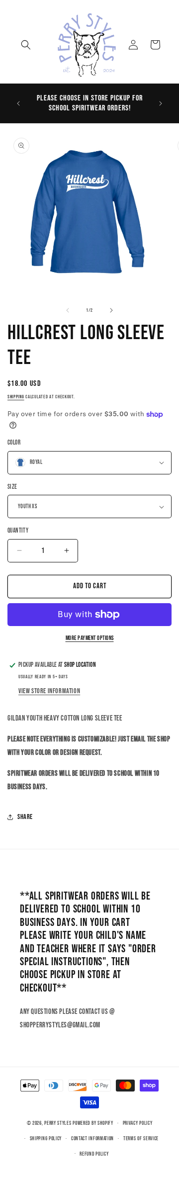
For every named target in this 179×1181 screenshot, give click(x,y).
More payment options (90, 638)
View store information (49, 691)
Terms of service (141, 1138)
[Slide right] (111, 310)
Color (13, 443)
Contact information (92, 1138)
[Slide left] (68, 310)
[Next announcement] (161, 103)
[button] (26, 45)
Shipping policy (46, 1138)
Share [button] (25, 817)
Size (12, 487)
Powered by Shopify (93, 1123)
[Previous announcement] (18, 103)
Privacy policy (138, 1123)
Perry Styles (57, 1123)
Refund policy (94, 1154)
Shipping (15, 397)
